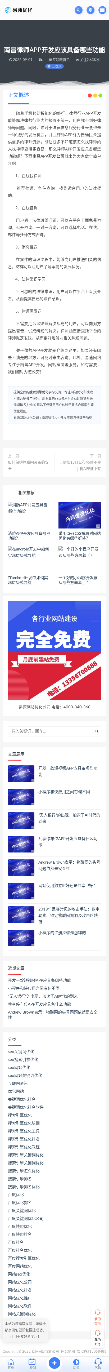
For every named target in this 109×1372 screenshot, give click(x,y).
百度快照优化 (20, 1227)
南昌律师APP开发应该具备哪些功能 (67, 417)
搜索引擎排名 (20, 1179)
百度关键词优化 (22, 1211)
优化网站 (16, 1092)
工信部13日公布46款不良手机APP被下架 (80, 466)
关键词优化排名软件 (26, 1107)
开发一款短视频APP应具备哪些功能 (39, 981)
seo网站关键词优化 (25, 1076)
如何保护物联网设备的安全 (28, 466)
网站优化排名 (20, 1290)
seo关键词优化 (21, 1052)
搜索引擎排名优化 (24, 1187)
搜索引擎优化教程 (24, 1147)
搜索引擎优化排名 (24, 1139)
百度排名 (16, 1243)
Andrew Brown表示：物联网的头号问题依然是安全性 (53, 1015)
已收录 (56, 66)
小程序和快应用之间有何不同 (64, 792)
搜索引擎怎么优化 (24, 1171)
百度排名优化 (20, 1251)
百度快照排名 (20, 1235)
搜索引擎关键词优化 (26, 1155)
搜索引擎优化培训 (24, 1123)
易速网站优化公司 (26, 417)
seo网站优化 (19, 1068)
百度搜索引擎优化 (24, 1258)
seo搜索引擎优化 (23, 1060)
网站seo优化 (19, 1274)
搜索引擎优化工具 (24, 1131)
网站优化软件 (20, 1306)
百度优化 (16, 1195)
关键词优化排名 (22, 1100)
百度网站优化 (20, 1266)
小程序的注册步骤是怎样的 (62, 933)
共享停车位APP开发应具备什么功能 (39, 1004)
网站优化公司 (20, 1282)
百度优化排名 (20, 1203)
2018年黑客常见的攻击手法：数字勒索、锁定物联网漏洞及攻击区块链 (68, 915)
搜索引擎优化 (38, 392)
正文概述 (18, 95)
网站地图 (68, 1351)
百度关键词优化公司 (26, 1219)
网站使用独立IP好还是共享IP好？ (67, 886)
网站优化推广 (20, 1298)
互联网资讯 (18, 1084)
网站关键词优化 (22, 1314)
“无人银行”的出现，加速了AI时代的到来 (43, 996)
